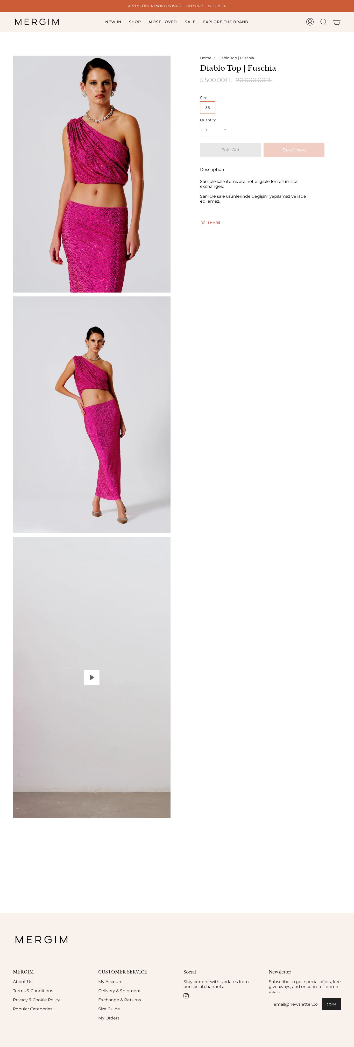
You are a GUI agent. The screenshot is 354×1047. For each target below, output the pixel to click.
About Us (22, 981)
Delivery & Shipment (119, 990)
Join (331, 1004)
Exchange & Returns (119, 999)
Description (212, 169)
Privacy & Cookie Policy (36, 999)
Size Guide (109, 1008)
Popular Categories (32, 1008)
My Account (110, 981)
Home (205, 58)
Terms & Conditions (33, 990)
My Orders (108, 1018)
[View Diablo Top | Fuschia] (92, 677)
